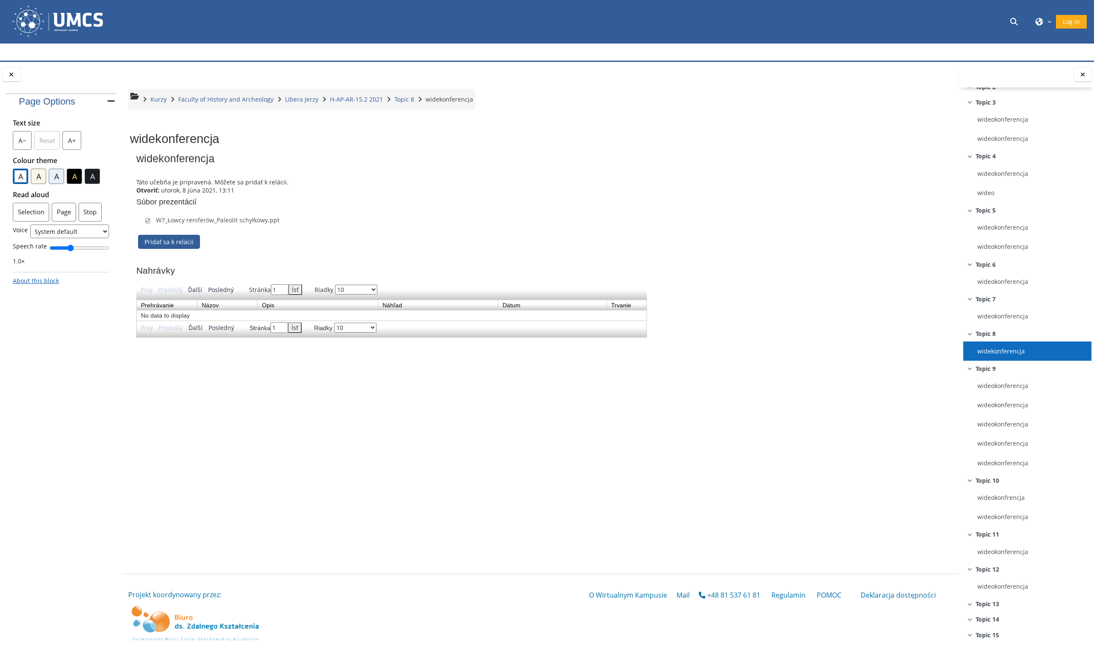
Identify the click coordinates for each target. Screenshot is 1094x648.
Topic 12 (987, 569)
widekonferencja (1001, 351)
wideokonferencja (1002, 119)
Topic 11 (987, 534)
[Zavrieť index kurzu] (1082, 74)
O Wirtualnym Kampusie (628, 595)
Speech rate (30, 246)
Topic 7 (986, 299)
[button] (1015, 21)
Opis (268, 305)
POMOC (829, 595)
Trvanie (621, 305)
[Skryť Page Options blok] (111, 100)
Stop (90, 211)
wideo (985, 193)
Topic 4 (986, 156)
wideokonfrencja (1001, 497)
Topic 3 (986, 102)
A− (25, 142)
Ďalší (195, 290)
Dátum (512, 305)
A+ (74, 142)
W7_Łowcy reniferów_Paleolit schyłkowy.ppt (216, 220)
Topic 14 (987, 619)
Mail (683, 595)
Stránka (274, 290)
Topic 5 (986, 210)
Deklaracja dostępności (898, 595)
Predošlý (170, 290)
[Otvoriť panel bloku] (11, 74)
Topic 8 (986, 334)
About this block (36, 281)
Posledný (221, 290)
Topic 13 (987, 604)
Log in (1071, 22)
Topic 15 (987, 635)
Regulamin (788, 595)
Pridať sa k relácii (169, 242)
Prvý (147, 290)
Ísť (295, 290)
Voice (20, 230)
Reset (47, 140)
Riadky (325, 290)
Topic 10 (987, 480)
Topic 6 (986, 264)
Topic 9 (986, 369)
